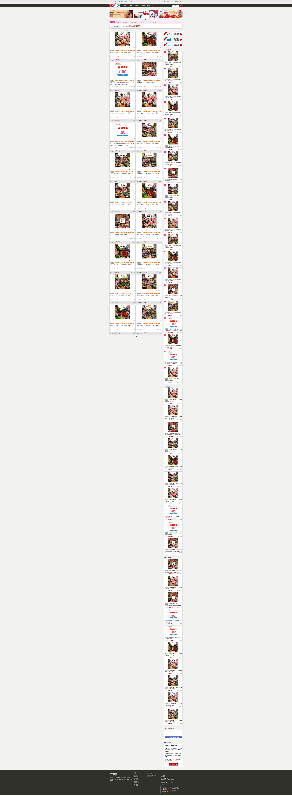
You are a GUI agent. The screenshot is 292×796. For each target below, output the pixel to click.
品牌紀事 (136, 776)
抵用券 (138, 26)
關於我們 (132, 1)
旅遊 (131, 5)
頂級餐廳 (133, 26)
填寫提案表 (173, 764)
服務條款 (136, 781)
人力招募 (136, 785)
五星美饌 (128, 26)
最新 (121, 30)
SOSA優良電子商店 (151, 775)
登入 (165, 1)
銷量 (124, 30)
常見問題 (163, 776)
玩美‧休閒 (137, 5)
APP (118, 1)
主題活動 (143, 5)
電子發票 (136, 784)
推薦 (118, 30)
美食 (125, 5)
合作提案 (163, 775)
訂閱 (121, 1)
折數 (127, 30)
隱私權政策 (136, 782)
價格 (130, 30)
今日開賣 (149, 5)
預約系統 (136, 779)
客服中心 (127, 1)
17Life (112, 1)
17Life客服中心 (164, 778)
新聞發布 (136, 778)
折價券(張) (179, 1)
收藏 (134, 60)
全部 (123, 26)
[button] (143, 19)
